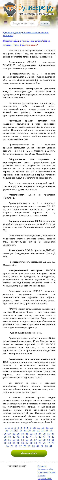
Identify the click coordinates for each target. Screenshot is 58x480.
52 (14, 440)
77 (20, 446)
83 (46, 446)
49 (53, 437)
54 (22, 440)
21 (33, 430)
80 (33, 446)
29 (18, 434)
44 (31, 437)
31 (27, 434)
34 (40, 434)
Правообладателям (46, 472)
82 (42, 446)
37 (53, 434)
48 (48, 437)
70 (40, 443)
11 (38, 427)
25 (51, 430)
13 (47, 427)
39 (9, 437)
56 (31, 440)
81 (38, 446)
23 (42, 430)
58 (40, 440)
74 (7, 446)
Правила (41, 475)
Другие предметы (12, 32)
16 (11, 430)
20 (29, 430)
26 (5, 434)
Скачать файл (29, 453)
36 (48, 434)
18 (20, 430)
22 (38, 430)
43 (27, 437)
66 (22, 443)
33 (35, 434)
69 (35, 443)
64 (14, 443)
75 (12, 446)
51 (9, 440)
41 (18, 437)
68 (31, 443)
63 (9, 443)
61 (53, 440)
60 (48, 440)
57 (35, 440)
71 (44, 443)
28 (14, 434)
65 (18, 443)
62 (5, 443)
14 (51, 427)
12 (43, 427)
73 (53, 443)
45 (35, 437)
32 (31, 434)
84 (50, 446)
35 (44, 434)
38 (5, 437)
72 (48, 443)
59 (44, 440)
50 (5, 440)
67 (27, 443)
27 (9, 434)
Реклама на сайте (45, 469)
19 (25, 430)
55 (27, 440)
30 (22, 434)
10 (34, 427)
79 (29, 446)
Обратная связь (45, 479)
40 (14, 437)
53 (18, 440)
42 (22, 437)
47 (44, 437)
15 (7, 430)
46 (40, 437)
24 (46, 430)
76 (16, 446)
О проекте (42, 466)
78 (25, 446)
